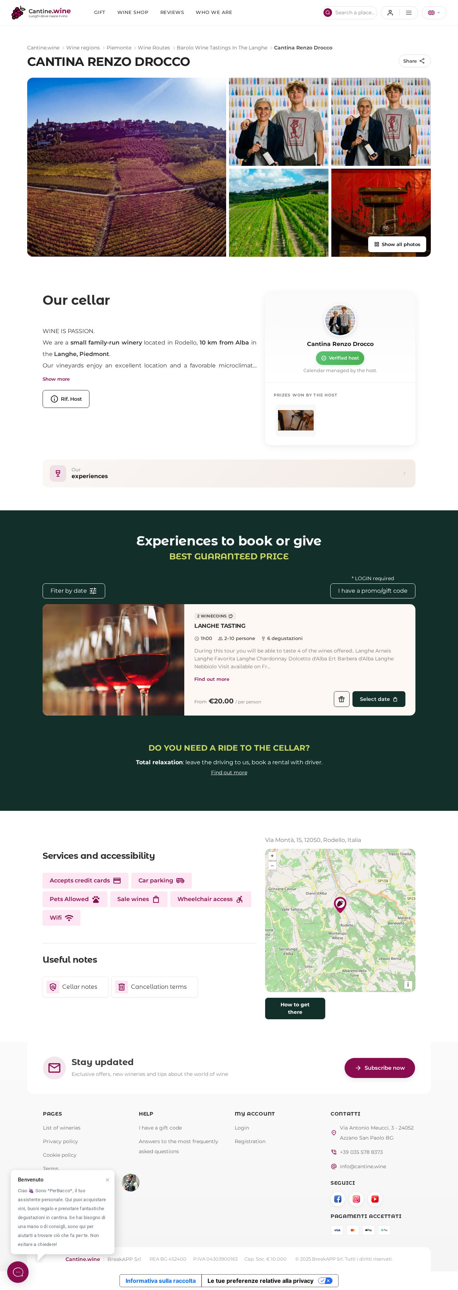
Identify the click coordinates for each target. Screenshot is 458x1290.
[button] (113, 660)
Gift (100, 12)
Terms (50, 1168)
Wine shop (132, 12)
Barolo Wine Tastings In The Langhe (222, 47)
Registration (250, 1141)
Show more (56, 379)
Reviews (172, 12)
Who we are (214, 12)
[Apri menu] (399, 12)
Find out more (211, 679)
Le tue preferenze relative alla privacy (260, 1280)
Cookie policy (60, 1155)
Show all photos (397, 244)
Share (414, 61)
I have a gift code (160, 1128)
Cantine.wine (43, 47)
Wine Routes (154, 47)
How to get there (295, 1008)
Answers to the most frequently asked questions (178, 1146)
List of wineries (62, 1128)
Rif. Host (66, 399)
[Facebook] (338, 1199)
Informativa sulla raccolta (161, 1280)
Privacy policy (60, 1141)
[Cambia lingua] (434, 12)
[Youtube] (375, 1199)
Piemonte (119, 47)
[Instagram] (356, 1199)
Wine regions (83, 47)
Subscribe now (380, 1068)
